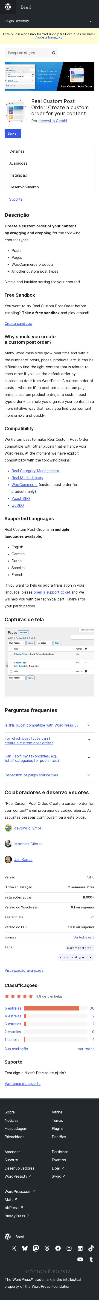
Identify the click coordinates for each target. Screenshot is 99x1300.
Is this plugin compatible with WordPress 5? (41, 725)
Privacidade (15, 1136)
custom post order (80, 948)
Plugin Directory (17, 21)
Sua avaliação (16, 1049)
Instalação (18, 175)
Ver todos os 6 (83, 937)
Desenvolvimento (24, 187)
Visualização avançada (24, 970)
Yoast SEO (21, 498)
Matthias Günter (28, 844)
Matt (11, 1199)
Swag (59, 1176)
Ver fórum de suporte (23, 1083)
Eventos (59, 1160)
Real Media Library (27, 477)
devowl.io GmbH (52, 120)
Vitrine (57, 1112)
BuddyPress (17, 1216)
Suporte (16, 199)
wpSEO (18, 505)
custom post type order (76, 957)
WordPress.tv (18, 1176)
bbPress (14, 1207)
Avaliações (18, 163)
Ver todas (86, 1049)
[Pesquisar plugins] (53, 52)
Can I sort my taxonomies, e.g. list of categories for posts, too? (32, 758)
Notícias (11, 1120)
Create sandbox (18, 323)
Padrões (59, 1136)
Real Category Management (35, 470)
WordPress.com (20, 1191)
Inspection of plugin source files (31, 775)
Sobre (10, 1112)
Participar (60, 1151)
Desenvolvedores (19, 1168)
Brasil (19, 1236)
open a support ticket (52, 592)
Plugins (58, 1128)
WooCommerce (25, 484)
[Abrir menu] (91, 7)
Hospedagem (16, 1128)
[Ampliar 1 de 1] (88, 633)
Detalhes (16, 151)
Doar (58, 1168)
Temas (57, 1120)
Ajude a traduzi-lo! (49, 37)
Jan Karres (23, 859)
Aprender (12, 1151)
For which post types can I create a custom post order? (29, 740)
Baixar (13, 133)
